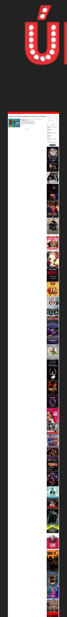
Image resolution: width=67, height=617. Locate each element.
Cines (11, 112)
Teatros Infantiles (22, 112)
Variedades (26, 112)
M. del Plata (30, 112)
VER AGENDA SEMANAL (52, 142)
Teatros (14, 112)
